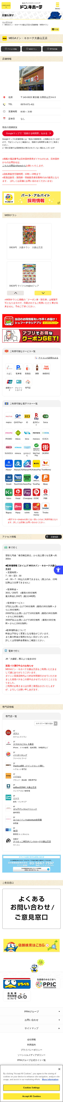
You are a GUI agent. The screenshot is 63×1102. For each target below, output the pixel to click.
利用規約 (31, 1044)
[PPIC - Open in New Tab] (46, 987)
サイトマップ (31, 1028)
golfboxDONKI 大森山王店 (24, 787)
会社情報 (31, 1039)
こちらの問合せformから (14, 165)
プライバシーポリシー (31, 1050)
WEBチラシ (33, 49)
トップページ (7, 22)
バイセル (17, 776)
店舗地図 (54, 537)
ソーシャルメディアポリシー (31, 1055)
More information (50, 1079)
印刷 (56, 29)
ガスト (16, 733)
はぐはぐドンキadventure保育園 (27, 820)
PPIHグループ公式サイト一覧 (31, 1060)
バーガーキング (20, 755)
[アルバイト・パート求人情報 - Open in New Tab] (31, 198)
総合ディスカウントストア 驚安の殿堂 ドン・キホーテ (31, 6)
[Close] (59, 1069)
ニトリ (16, 798)
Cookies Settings (31, 1088)
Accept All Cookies (31, 1096)
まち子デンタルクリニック (25, 809)
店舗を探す (31, 945)
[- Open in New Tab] (31, 326)
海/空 (15, 831)
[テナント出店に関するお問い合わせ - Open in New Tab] (31, 871)
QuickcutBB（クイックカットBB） (28, 766)
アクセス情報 (12, 49)
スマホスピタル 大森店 (23, 744)
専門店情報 (53, 49)
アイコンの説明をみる (48, 358)
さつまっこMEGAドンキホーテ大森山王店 (32, 841)
